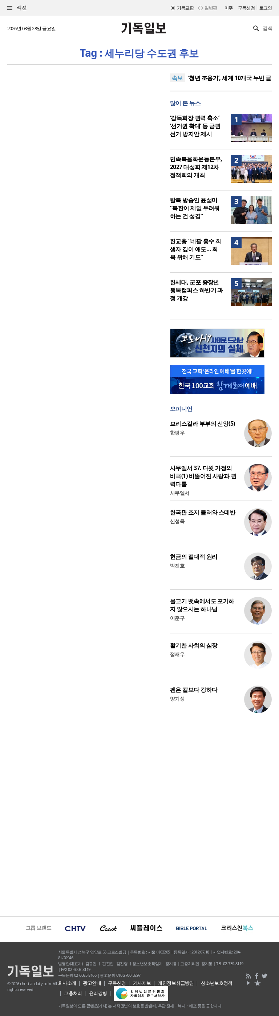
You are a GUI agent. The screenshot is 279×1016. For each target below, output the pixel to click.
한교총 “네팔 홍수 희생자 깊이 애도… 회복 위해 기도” (195, 249)
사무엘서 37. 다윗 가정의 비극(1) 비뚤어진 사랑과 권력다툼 (203, 476)
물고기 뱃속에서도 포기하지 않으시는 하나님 (202, 605)
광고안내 (92, 983)
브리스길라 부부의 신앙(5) (202, 423)
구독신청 (246, 8)
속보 (177, 78)
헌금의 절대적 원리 (193, 557)
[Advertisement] (139, 820)
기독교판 (185, 8)
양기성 (177, 698)
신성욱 (177, 521)
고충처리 (73, 993)
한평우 (177, 432)
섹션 (21, 7)
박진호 (177, 565)
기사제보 (142, 983)
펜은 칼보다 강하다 (193, 690)
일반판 (211, 8)
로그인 (265, 8)
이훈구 (177, 617)
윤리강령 (98, 993)
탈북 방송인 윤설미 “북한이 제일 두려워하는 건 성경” (195, 208)
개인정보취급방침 (176, 983)
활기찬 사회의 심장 (193, 645)
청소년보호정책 (216, 983)
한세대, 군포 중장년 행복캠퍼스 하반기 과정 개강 (196, 290)
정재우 (177, 654)
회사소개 (67, 983)
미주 (229, 8)
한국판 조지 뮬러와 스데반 (202, 512)
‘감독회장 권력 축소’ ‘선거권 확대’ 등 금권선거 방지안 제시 (195, 126)
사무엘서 (180, 492)
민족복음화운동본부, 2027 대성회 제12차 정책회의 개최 (196, 167)
